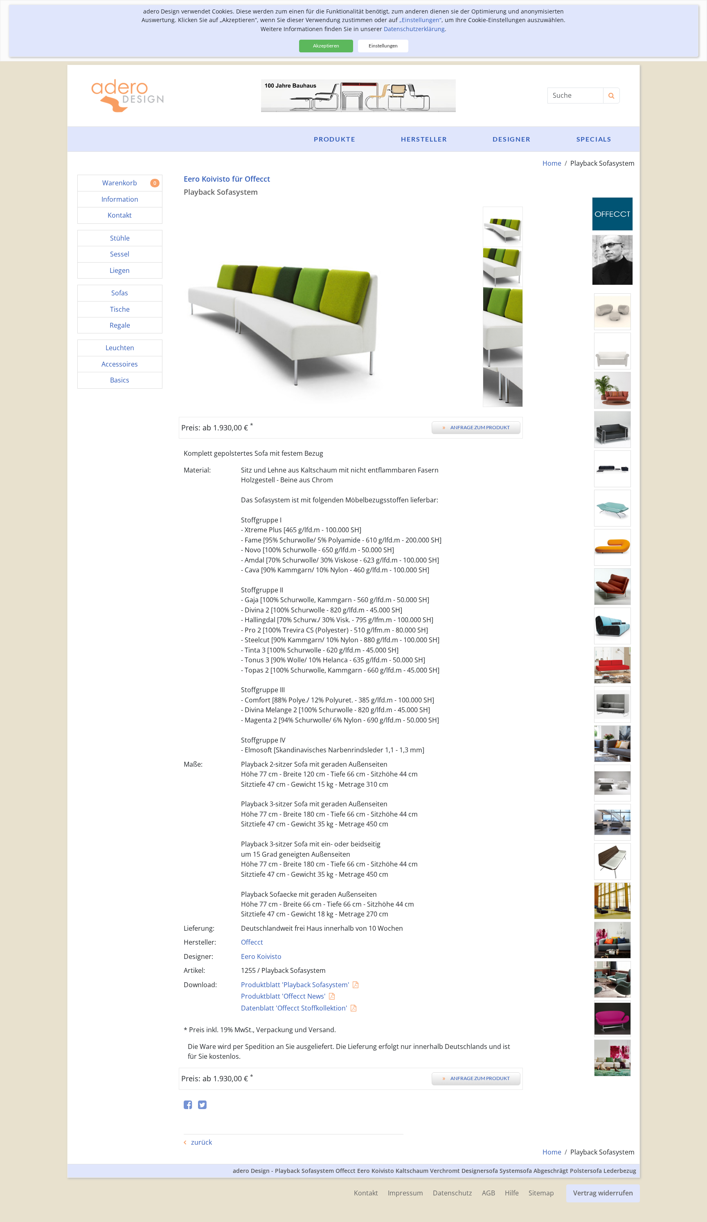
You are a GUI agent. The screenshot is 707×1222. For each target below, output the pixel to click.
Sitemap (541, 1192)
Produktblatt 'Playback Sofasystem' (295, 984)
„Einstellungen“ (420, 20)
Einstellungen (383, 46)
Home (552, 163)
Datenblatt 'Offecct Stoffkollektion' (294, 1008)
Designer (511, 139)
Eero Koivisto (261, 956)
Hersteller (424, 139)
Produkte (334, 139)
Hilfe (512, 1192)
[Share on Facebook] (188, 1105)
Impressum (405, 1192)
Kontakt (366, 1192)
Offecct (252, 942)
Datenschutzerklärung (414, 29)
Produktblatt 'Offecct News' (283, 996)
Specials (594, 139)
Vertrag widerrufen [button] (603, 1192)
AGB (488, 1192)
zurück (200, 1142)
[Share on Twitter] (202, 1105)
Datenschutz (452, 1192)
